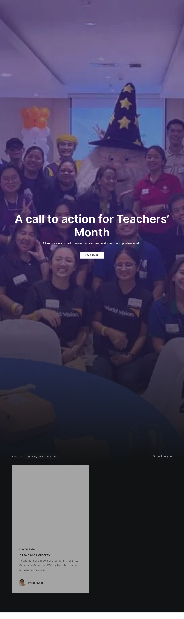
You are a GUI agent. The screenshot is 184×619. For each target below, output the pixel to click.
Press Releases (123, 6)
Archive (141, 6)
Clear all (17, 456)
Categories (87, 6)
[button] (154, 6)
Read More (92, 255)
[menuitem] (61, 6)
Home (61, 6)
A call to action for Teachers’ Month (92, 225)
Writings (104, 6)
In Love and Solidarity (34, 555)
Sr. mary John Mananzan (42, 456)
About (72, 6)
